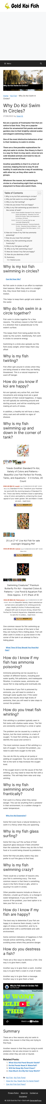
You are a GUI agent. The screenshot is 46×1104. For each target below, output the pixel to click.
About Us (24, 1093)
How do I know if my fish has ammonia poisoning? (21, 234)
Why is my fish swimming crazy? (20, 249)
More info (6, 488)
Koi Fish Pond (19, 1078)
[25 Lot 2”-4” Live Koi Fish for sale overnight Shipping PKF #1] (5, 536)
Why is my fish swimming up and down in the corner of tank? (22, 209)
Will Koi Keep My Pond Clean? (22, 1068)
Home (5, 96)
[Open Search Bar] (41, 63)
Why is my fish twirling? (15, 202)
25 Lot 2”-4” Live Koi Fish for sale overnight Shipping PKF (25, 221)
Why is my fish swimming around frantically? (19, 242)
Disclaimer (23, 1096)
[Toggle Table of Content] (38, 193)
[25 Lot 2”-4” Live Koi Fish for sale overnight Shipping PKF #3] (12, 536)
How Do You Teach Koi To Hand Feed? (22, 1081)
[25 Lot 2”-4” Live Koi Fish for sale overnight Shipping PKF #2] (8, 536)
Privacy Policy (13, 1093)
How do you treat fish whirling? (18, 238)
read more (26, 501)
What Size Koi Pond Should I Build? (24, 1063)
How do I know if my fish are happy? (21, 252)
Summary (11, 257)
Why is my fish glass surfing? (17, 246)
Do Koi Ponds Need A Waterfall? (23, 1065)
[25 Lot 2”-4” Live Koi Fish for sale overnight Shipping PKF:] (23, 521)
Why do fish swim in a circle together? (21, 199)
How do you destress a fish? (18, 254)
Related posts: (15, 260)
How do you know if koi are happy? (20, 205)
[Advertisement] (23, 36)
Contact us (34, 1093)
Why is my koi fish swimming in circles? (21, 196)
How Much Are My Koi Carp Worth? (24, 1071)
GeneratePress (35, 1100)
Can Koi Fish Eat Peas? (16, 1084)
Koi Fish (13, 96)
